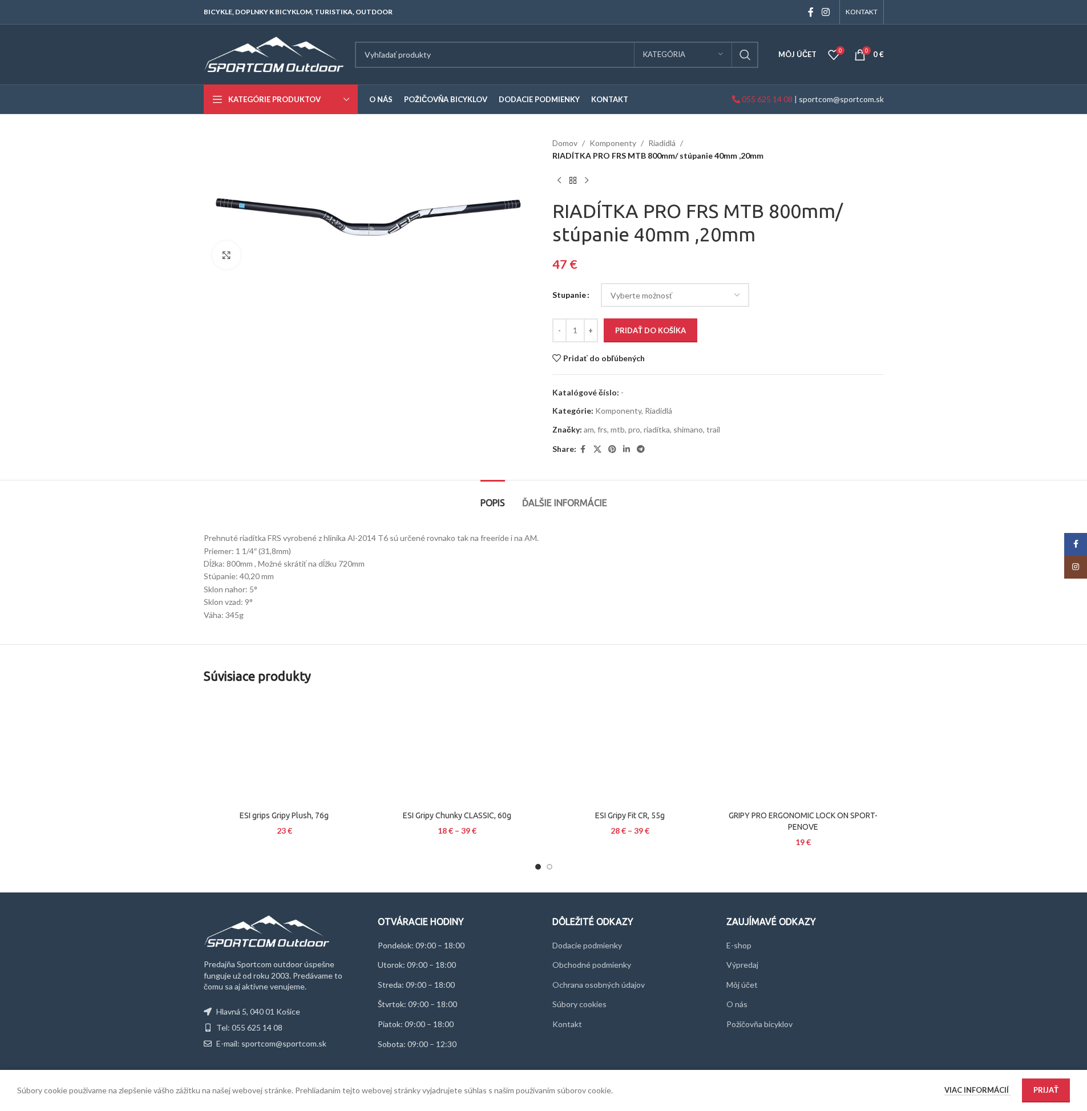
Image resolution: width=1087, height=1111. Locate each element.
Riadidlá (662, 143)
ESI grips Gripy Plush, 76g (284, 815)
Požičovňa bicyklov (759, 1024)
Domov (564, 143)
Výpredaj (742, 964)
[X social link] (597, 449)
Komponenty (612, 143)
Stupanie (569, 295)
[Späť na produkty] (573, 181)
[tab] (492, 497)
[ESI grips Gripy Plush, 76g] (284, 751)
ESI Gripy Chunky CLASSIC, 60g (457, 815)
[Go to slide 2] (549, 867)
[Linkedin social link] (626, 449)
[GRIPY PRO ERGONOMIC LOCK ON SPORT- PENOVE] (803, 751)
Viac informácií (977, 1089)
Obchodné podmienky (591, 964)
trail (713, 429)
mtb (618, 429)
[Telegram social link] (640, 449)
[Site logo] (274, 53)
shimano (688, 429)
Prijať (1045, 1089)
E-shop (738, 945)
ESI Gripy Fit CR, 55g (630, 815)
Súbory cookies (579, 1004)
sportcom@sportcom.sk (841, 99)
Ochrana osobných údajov (598, 984)
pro (634, 429)
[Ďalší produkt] (586, 181)
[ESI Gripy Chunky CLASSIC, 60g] (457, 751)
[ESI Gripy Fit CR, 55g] (630, 751)
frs (602, 429)
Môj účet (742, 984)
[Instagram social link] (825, 12)
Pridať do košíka (650, 330)
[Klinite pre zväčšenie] (226, 255)
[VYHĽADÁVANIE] (745, 55)
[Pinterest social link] (612, 449)
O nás (736, 1004)
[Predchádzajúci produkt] (559, 181)
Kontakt (567, 1024)
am (589, 429)
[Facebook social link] (811, 12)
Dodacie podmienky (587, 945)
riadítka (657, 429)
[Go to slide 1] (538, 867)
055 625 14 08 (766, 99)
